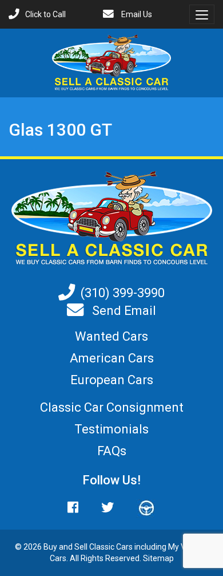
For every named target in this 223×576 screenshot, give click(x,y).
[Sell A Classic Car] (111, 218)
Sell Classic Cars (103, 546)
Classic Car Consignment (112, 407)
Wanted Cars (111, 336)
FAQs (111, 451)
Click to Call (45, 14)
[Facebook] (78, 507)
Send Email (122, 310)
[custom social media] (140, 507)
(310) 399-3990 (123, 293)
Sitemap (158, 558)
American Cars (112, 358)
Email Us (136, 14)
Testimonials (111, 429)
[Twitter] (107, 507)
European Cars (111, 380)
